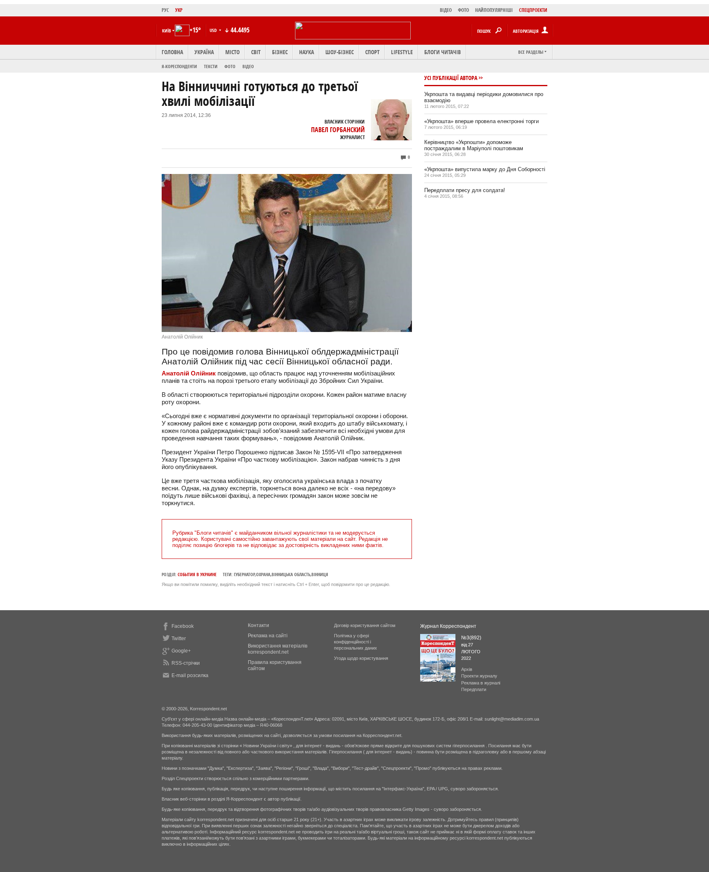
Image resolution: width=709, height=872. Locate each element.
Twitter (179, 638)
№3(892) (471, 638)
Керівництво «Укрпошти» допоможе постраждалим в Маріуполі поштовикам (473, 145)
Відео (248, 66)
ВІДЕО (446, 10)
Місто (232, 52)
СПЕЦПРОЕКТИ (533, 10)
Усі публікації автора (450, 78)
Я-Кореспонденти (179, 66)
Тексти (210, 66)
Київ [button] (166, 30)
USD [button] (214, 30)
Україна (204, 52)
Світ (256, 52)
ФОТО (463, 10)
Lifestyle (402, 52)
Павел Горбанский (338, 129)
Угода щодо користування (361, 658)
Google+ (181, 651)
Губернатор (244, 574)
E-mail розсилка (190, 675)
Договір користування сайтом (365, 625)
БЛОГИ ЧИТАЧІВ (442, 52)
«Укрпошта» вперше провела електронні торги (481, 121)
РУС (165, 10)
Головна (172, 52)
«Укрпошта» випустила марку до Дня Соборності (484, 169)
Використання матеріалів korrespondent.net (277, 649)
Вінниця (319, 574)
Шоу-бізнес (339, 52)
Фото (230, 66)
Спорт (372, 52)
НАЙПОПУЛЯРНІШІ (494, 10)
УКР (179, 10)
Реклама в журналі (480, 682)
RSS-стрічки (186, 663)
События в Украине (197, 574)
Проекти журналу (479, 675)
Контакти (258, 625)
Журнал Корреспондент (448, 626)
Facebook (183, 626)
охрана (263, 574)
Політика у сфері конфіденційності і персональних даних (355, 641)
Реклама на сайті (268, 636)
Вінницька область (291, 574)
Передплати (473, 689)
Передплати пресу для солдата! (464, 190)
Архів (466, 669)
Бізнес (280, 52)
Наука (306, 52)
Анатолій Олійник (189, 373)
